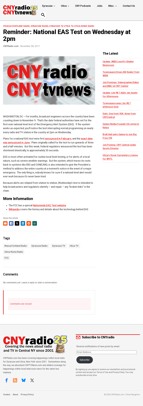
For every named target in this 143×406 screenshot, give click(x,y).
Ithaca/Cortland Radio (16, 26)
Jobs (99, 5)
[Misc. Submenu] (116, 6)
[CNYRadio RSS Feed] (15, 380)
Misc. (111, 5)
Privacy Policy (27, 394)
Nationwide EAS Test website (49, 205)
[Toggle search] (43, 15)
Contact (6, 394)
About (15, 394)
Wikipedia (14, 209)
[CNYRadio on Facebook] (6, 380)
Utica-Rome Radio (84, 26)
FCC (6, 258)
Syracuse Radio (39, 26)
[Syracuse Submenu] (55, 6)
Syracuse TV (56, 26)
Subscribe (85, 360)
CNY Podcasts (83, 5)
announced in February (58, 138)
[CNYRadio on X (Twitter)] (32, 380)
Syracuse (47, 5)
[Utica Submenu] (69, 6)
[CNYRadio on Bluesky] (23, 380)
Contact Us (129, 5)
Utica (64, 5)
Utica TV (68, 26)
